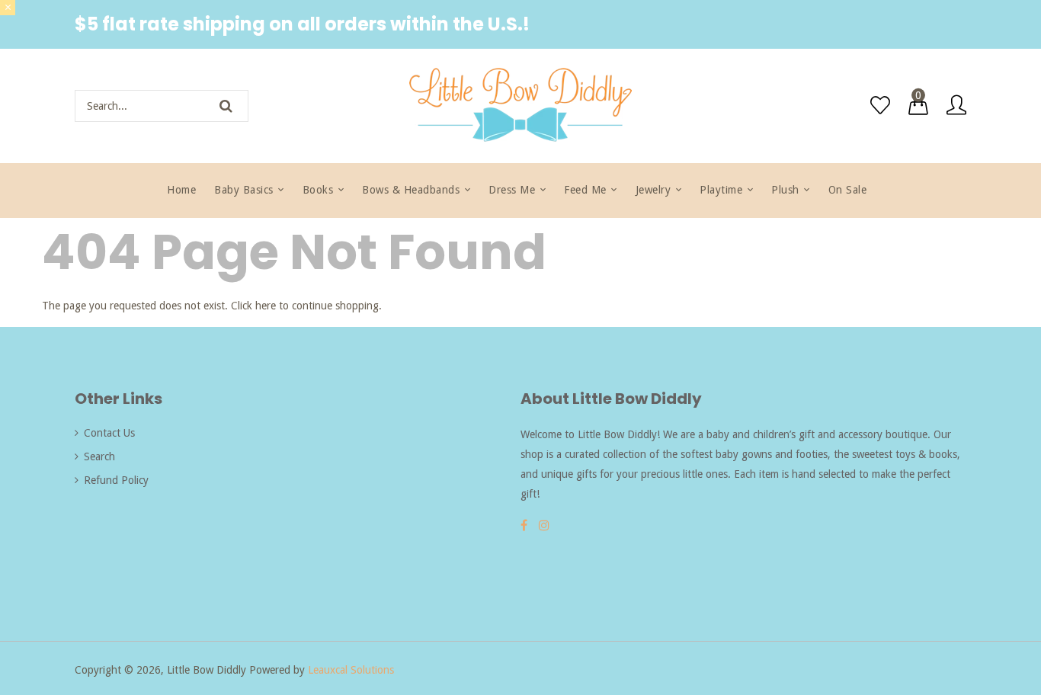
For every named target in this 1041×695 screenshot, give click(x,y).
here (265, 305)
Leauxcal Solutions (351, 670)
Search (99, 456)
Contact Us (109, 433)
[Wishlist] (880, 105)
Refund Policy (116, 480)
